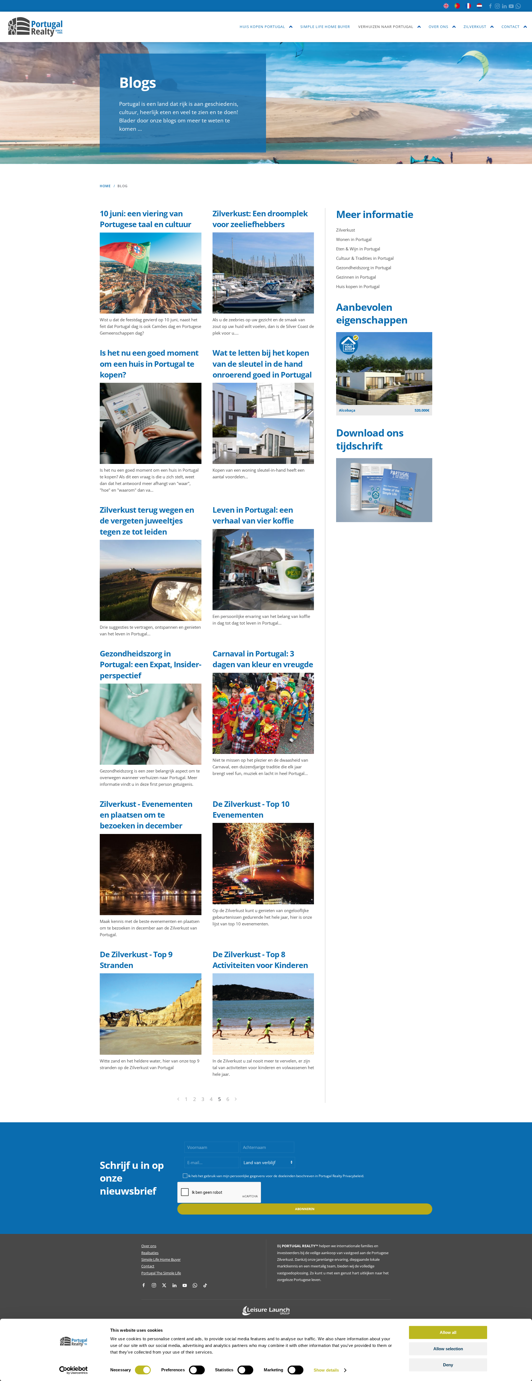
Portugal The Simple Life (161, 1272)
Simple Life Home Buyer (325, 26)
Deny (448, 1364)
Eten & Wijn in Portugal (358, 248)
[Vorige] (178, 1099)
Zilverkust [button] (475, 26)
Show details (326, 1370)
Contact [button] (511, 26)
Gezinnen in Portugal (356, 277)
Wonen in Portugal (354, 239)
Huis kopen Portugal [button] (262, 26)
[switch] (197, 1369)
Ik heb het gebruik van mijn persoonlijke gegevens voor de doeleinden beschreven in (276, 1176)
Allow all (448, 1332)
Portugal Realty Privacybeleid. (341, 1176)
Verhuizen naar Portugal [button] (385, 26)
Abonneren (304, 1209)
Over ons (148, 1245)
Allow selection (448, 1348)
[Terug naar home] (35, 26)
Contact (147, 1266)
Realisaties (149, 1252)
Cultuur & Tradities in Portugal (365, 258)
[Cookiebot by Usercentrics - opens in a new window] (73, 1370)
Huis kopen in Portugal (358, 286)
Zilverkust (345, 230)
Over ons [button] (438, 26)
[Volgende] (235, 1099)
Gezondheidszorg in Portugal (363, 267)
